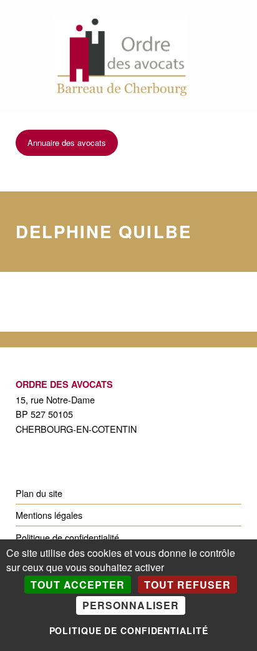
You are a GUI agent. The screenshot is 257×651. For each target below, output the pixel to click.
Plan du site (39, 492)
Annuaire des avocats (66, 142)
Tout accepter (78, 584)
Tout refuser (187, 584)
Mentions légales (49, 514)
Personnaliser (130, 605)
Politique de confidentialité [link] (128, 630)
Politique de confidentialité (67, 537)
